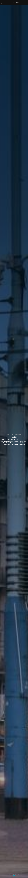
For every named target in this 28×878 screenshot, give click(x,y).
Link (14, 875)
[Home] (16, 2)
